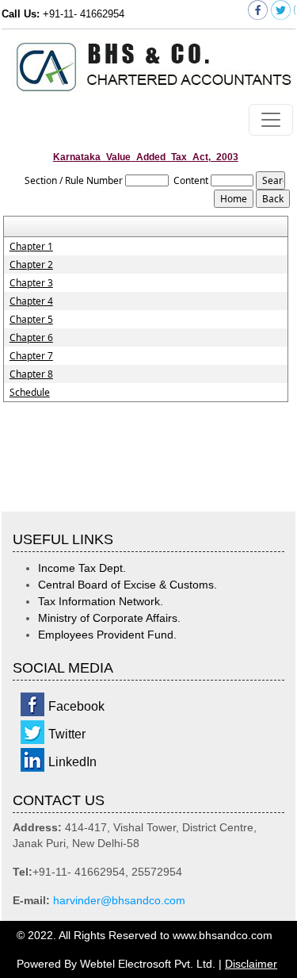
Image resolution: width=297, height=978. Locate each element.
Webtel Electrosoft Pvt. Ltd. (147, 963)
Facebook (76, 706)
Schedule (30, 392)
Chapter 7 (31, 356)
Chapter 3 (31, 283)
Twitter (67, 734)
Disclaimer (251, 963)
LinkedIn (72, 762)
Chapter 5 (31, 319)
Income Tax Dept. (82, 568)
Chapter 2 (31, 265)
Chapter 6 (31, 338)
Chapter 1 (31, 246)
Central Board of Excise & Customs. (127, 584)
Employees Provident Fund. (107, 634)
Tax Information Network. (100, 601)
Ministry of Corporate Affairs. (109, 618)
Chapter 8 (31, 374)
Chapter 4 (31, 301)
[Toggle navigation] (271, 120)
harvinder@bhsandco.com (119, 900)
